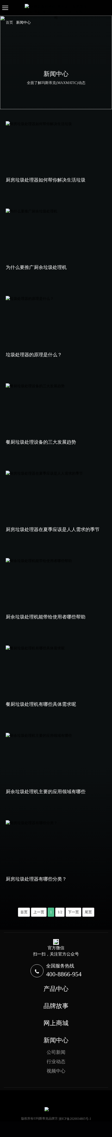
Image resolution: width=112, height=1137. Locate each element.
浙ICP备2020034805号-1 (75, 1119)
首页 (24, 912)
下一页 (73, 912)
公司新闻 (56, 1052)
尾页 (88, 912)
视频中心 (56, 1071)
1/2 (60, 912)
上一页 (38, 912)
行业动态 (56, 1061)
